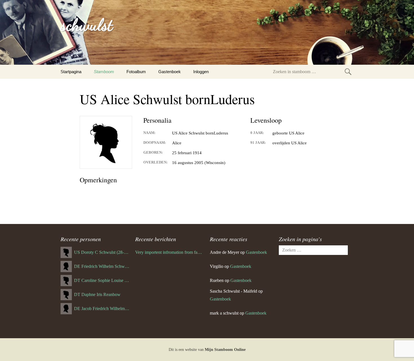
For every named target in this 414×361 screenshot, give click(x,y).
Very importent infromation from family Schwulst (169, 252)
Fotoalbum (136, 71)
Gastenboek (169, 71)
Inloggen (201, 71)
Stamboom (104, 71)
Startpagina (71, 71)
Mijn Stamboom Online (225, 349)
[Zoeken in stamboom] (348, 72)
